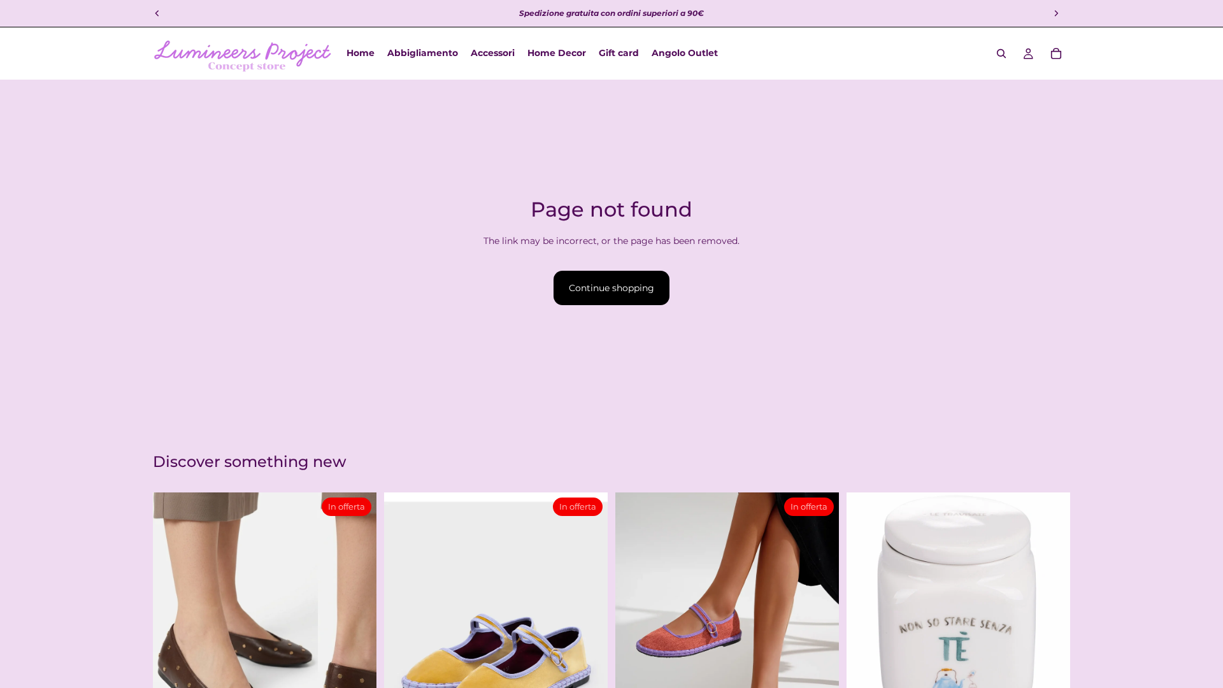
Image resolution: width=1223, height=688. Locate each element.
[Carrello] (1056, 53)
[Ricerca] (1001, 53)
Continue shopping (611, 288)
